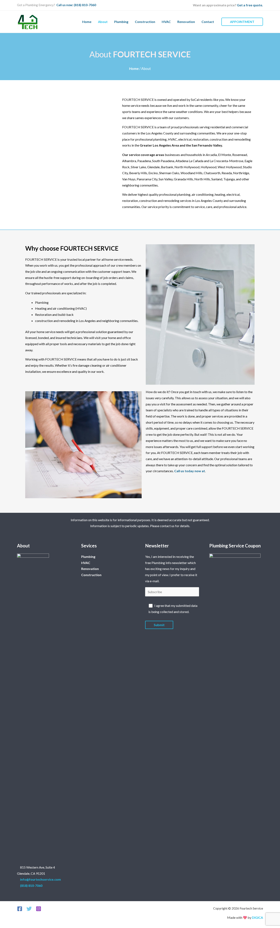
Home (86, 22)
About (103, 22)
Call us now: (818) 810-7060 (76, 5)
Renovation (186, 22)
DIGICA (257, 917)
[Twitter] (29, 908)
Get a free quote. (250, 5)
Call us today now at (189, 471)
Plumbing (121, 22)
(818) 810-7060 (31, 885)
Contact (207, 22)
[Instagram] (38, 908)
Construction (145, 22)
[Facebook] (19, 908)
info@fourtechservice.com (40, 879)
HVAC (166, 22)
